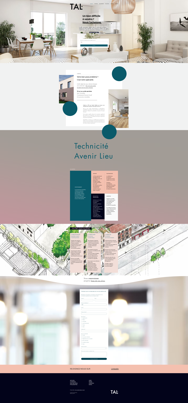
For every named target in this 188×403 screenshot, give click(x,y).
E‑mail (82, 307)
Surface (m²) (83, 329)
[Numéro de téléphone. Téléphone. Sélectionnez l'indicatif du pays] (83, 304)
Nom (96, 298)
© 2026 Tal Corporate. (73, 392)
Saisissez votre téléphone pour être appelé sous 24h (88, 40)
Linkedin (115, 369)
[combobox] (94, 348)
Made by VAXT (72, 393)
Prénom (82, 298)
